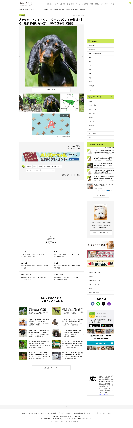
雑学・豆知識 (92, 133)
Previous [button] (19, 55)
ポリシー (69, 413)
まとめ (91, 82)
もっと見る (101, 195)
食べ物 (81, 4)
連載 (90, 57)
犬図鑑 (91, 4)
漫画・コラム (74, 4)
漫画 (90, 61)
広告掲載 (53, 413)
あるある (91, 125)
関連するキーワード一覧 (70, 175)
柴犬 (90, 137)
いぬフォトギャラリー (95, 284)
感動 (90, 129)
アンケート (92, 90)
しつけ (56, 4)
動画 (90, 70)
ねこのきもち (45, 413)
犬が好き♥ (92, 49)
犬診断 (91, 288)
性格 (34, 166)
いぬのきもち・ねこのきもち (30, 413)
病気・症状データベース (96, 53)
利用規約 (61, 413)
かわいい (91, 117)
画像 (90, 74)
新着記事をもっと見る (51, 368)
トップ (20, 9)
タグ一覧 (111, 4)
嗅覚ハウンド (56, 166)
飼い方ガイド (104, 4)
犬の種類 (47, 166)
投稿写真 (86, 4)
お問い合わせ (107, 413)
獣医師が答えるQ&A (94, 272)
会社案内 (55, 416)
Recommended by (102, 190)
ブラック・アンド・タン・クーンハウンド (40, 170)
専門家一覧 (97, 413)
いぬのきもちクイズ (94, 280)
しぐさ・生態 (92, 105)
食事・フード (92, 109)
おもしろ (91, 121)
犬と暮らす (92, 45)
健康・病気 (92, 113)
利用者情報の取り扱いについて (83, 413)
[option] (51, 55)
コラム (91, 66)
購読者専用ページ (94, 292)
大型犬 (26, 9)
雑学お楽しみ (50, 4)
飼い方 (68, 4)
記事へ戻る (51, 89)
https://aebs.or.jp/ (104, 394)
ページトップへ (66, 407)
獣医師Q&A (97, 4)
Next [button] (83, 55)
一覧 (110, 97)
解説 (40, 166)
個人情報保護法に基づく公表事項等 (70, 416)
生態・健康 (62, 4)
